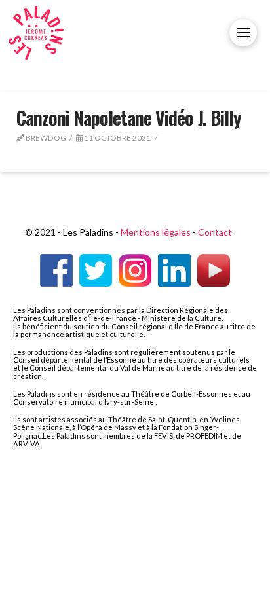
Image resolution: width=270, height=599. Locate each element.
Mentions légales (156, 232)
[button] (243, 32)
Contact (215, 232)
